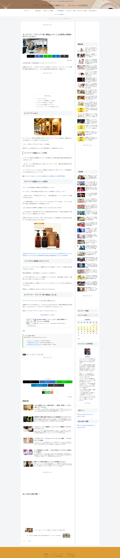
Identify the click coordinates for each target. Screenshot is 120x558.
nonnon (87, 356)
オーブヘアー (36, 354)
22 (93, 331)
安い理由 (41, 354)
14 (90, 329)
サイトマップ (62, 554)
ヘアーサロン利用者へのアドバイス (46, 104)
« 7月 (78, 338)
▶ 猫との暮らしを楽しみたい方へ (35, 344)
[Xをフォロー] (43, 392)
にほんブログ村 (81, 416)
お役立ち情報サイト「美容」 (47, 314)
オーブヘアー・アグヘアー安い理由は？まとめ (48, 106)
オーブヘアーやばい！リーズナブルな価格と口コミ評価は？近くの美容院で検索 (44, 176)
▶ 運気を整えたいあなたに (33, 342)
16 (96, 329)
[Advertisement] (48, 29)
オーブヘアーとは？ (42, 98)
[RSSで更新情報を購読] (52, 392)
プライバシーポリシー (53, 554)
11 (81, 329)
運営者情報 (46, 554)
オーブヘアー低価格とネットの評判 (47, 100)
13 (87, 329)
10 (78, 329)
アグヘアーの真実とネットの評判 (45, 102)
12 (84, 329)
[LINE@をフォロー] (46, 392)
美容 (25, 354)
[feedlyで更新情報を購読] (49, 392)
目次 (46, 95)
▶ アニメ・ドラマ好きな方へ (34, 340)
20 (87, 331)
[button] (64, 56)
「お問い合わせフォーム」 (71, 554)
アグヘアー (30, 354)
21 (90, 331)
